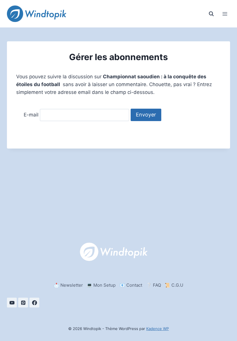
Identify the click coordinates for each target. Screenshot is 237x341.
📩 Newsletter (68, 285)
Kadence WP (157, 328)
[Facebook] (34, 302)
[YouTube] (12, 302)
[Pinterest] (23, 302)
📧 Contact (131, 285)
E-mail (31, 115)
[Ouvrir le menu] (224, 13)
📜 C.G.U (174, 285)
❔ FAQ (153, 285)
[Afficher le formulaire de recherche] (211, 14)
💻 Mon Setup (101, 285)
